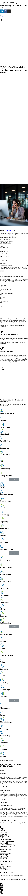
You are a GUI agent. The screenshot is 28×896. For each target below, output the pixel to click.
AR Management (6, 839)
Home (2, 863)
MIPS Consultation (7, 841)
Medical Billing (5, 866)
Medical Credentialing (5, 836)
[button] (14, 19)
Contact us (4, 870)
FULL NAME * (3, 253)
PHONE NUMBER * (5, 260)
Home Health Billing (7, 845)
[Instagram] (9, 11)
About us (3, 864)
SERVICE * (3, 263)
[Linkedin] (2, 11)
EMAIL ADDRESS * (5, 256)
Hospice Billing (5, 846)
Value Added (4, 843)
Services (3, 868)
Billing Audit (4, 838)
